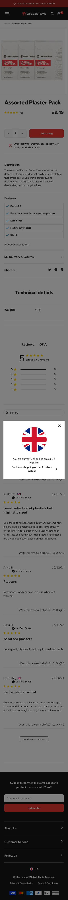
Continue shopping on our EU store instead (32, 469)
